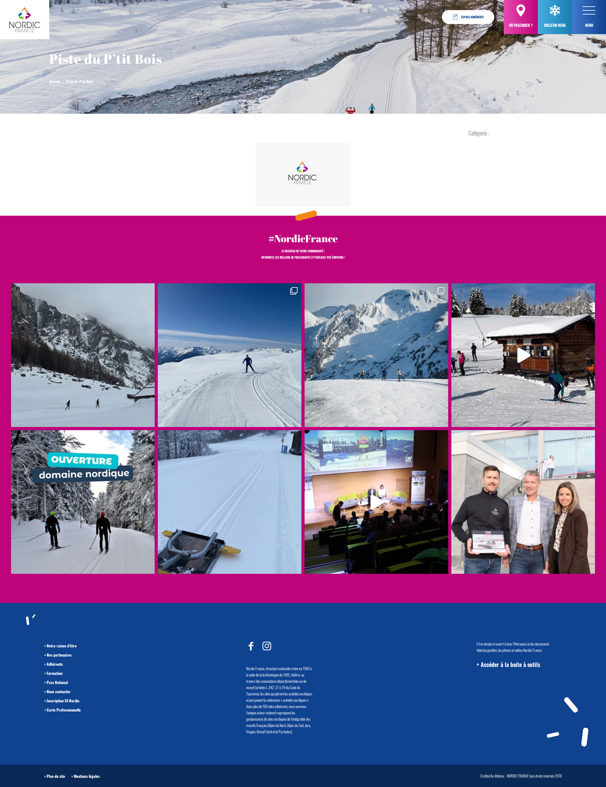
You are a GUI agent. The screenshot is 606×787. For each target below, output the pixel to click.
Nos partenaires (59, 655)
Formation (54, 673)
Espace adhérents (472, 17)
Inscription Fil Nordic (63, 700)
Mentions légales (87, 776)
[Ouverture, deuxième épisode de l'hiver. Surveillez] (83, 502)
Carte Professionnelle (64, 709)
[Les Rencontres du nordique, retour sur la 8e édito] (376, 502)
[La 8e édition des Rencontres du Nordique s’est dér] (523, 502)
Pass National (57, 682)
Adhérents (55, 664)
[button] (589, 10)
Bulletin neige (555, 25)
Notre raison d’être (62, 645)
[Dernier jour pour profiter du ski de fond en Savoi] (83, 355)
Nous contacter (59, 691)
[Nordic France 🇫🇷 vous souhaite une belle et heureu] (376, 355)
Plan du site (56, 776)
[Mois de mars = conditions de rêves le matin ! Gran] (229, 355)
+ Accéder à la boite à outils (508, 664)
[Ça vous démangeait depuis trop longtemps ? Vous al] (229, 502)
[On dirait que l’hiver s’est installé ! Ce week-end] (523, 355)
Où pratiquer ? (520, 25)
